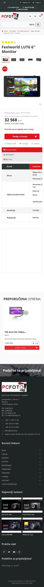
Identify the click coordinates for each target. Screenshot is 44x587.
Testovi (5, 462)
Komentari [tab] (10, 154)
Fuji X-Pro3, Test (28, 514)
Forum (4, 454)
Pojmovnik (6, 469)
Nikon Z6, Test (28, 535)
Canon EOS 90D (7, 535)
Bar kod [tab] (9, 159)
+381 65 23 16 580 (12, 427)
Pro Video (13, 31)
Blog (4, 450)
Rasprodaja (7, 465)
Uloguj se (38, 2)
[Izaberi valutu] (35, 16)
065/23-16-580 (23, 9)
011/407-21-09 (14, 7)
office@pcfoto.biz (11, 431)
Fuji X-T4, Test (7, 514)
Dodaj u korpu (20, 136)
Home (6, 31)
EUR (36, 343)
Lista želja (24, 144)
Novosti (5, 458)
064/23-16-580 (29, 7)
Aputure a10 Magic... (16, 332)
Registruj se (26, 2)
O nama (5, 477)
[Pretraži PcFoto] (30, 16)
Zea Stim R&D (27, 583)
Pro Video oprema (23, 31)
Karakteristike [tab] (11, 150)
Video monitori (35, 31)
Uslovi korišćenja (9, 484)
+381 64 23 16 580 (12, 423)
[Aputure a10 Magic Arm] (22, 315)
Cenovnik (6, 473)
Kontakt (5, 480)
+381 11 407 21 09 (12, 420)
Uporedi (36, 144)
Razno (7, 335)
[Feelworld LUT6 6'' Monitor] (5, 59)
